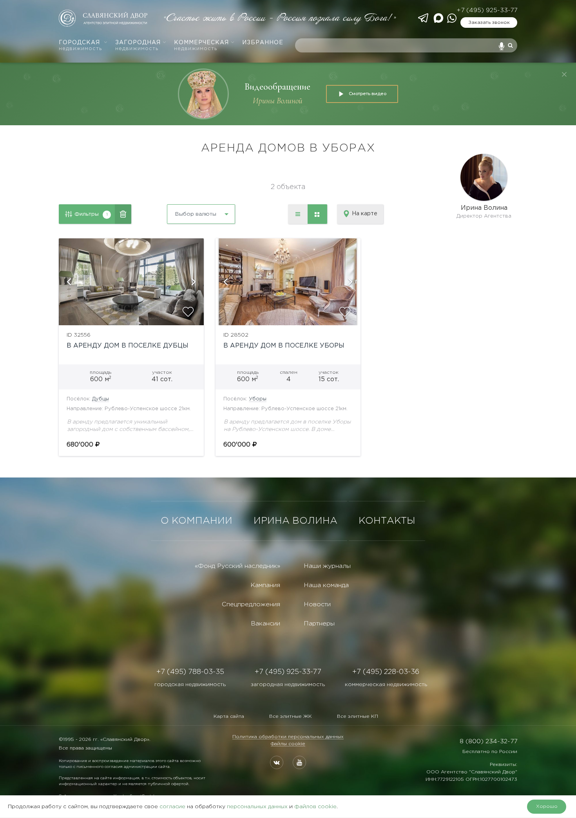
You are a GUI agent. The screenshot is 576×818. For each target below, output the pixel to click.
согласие (172, 806)
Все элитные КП (357, 716)
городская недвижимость (190, 684)
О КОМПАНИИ (196, 521)
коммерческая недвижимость (386, 684)
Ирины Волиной (277, 101)
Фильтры (91, 214)
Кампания (265, 585)
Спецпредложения (251, 604)
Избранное (262, 42)
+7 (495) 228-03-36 (385, 672)
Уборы (257, 399)
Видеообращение (277, 86)
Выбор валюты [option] (195, 214)
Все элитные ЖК (290, 716)
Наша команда (326, 585)
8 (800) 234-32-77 (488, 741)
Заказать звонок (489, 22)
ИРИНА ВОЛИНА (295, 521)
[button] (68, 281)
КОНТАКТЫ (387, 521)
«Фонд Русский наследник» (237, 566)
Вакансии (265, 624)
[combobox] (180, 211)
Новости (317, 604)
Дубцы (100, 399)
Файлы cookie (288, 744)
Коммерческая (201, 45)
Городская (80, 45)
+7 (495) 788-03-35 (190, 672)
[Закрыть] (564, 74)
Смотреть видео (367, 93)
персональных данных (257, 806)
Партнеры (319, 624)
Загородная (138, 45)
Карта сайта (229, 716)
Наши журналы (327, 566)
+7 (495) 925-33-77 (486, 10)
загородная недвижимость (288, 684)
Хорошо (547, 806)
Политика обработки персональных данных (288, 737)
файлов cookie (315, 806)
